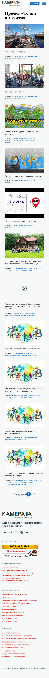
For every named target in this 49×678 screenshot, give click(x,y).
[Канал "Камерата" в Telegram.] (10, 532)
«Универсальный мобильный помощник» (20, 600)
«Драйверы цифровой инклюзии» (16, 603)
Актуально (18, 138)
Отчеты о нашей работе (11, 578)
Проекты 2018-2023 (9, 621)
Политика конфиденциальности (14, 570)
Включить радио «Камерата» (14, 642)
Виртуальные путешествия (13, 615)
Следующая (20, 494)
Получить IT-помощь (11, 633)
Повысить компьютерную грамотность (19, 639)
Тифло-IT (6, 597)
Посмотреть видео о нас (12, 648)
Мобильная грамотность (24, 313)
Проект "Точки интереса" (15, 58)
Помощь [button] (34, 3)
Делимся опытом (9, 609)
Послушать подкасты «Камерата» (16, 645)
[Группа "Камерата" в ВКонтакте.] (5, 532)
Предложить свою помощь (13, 654)
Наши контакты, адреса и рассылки (16, 580)
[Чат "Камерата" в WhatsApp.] (16, 532)
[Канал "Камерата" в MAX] (21, 532)
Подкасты (9, 315)
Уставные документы (10, 568)
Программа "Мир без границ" (26, 56)
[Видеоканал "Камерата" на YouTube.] (27, 532)
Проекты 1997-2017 (9, 618)
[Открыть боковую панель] (44, 3)
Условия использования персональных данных (20, 573)
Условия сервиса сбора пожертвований (17, 575)
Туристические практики (25, 355)
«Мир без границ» (9, 606)
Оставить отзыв (9, 651)
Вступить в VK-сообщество (13, 657)
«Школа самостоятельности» (14, 594)
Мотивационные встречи (13, 612)
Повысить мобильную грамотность (17, 636)
